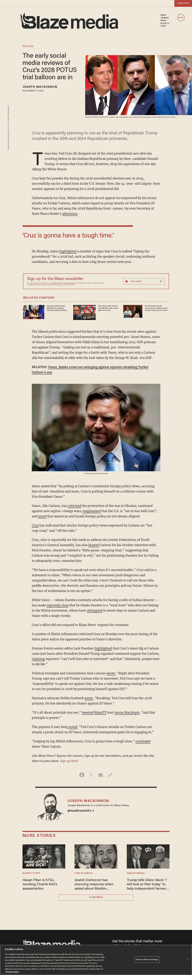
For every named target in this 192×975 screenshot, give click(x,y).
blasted (93, 545)
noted (42, 516)
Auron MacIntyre (126, 712)
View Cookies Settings (147, 960)
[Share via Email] (100, 774)
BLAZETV (165, 23)
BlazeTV (100, 712)
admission (69, 214)
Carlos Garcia (83, 873)
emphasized (92, 511)
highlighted (67, 251)
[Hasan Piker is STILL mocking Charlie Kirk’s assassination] (43, 856)
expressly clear (57, 605)
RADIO (164, 21)
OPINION (165, 18)
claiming (38, 659)
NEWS (163, 15)
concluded (142, 741)
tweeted (87, 712)
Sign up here (68, 761)
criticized (74, 506)
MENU (180, 18)
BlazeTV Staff (31, 873)
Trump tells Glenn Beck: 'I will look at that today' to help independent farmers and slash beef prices (147, 885)
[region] (96, 960)
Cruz (35, 525)
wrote (111, 673)
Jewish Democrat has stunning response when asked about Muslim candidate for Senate (94, 885)
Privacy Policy (56, 283)
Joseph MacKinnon (39, 87)
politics (27, 47)
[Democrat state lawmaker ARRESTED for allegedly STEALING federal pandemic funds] (33, 311)
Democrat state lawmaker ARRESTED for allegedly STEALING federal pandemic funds (57, 308)
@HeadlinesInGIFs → (81, 811)
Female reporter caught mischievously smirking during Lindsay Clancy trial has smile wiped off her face (156, 308)
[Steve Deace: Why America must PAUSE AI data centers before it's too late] (84, 312)
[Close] (187, 959)
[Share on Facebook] (81, 774)
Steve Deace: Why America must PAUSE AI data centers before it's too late (108, 308)
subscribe (183, 3)
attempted (94, 610)
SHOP (163, 26)
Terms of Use (70, 283)
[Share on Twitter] (91, 774)
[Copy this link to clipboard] (110, 774)
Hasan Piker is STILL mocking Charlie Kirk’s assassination (39, 885)
